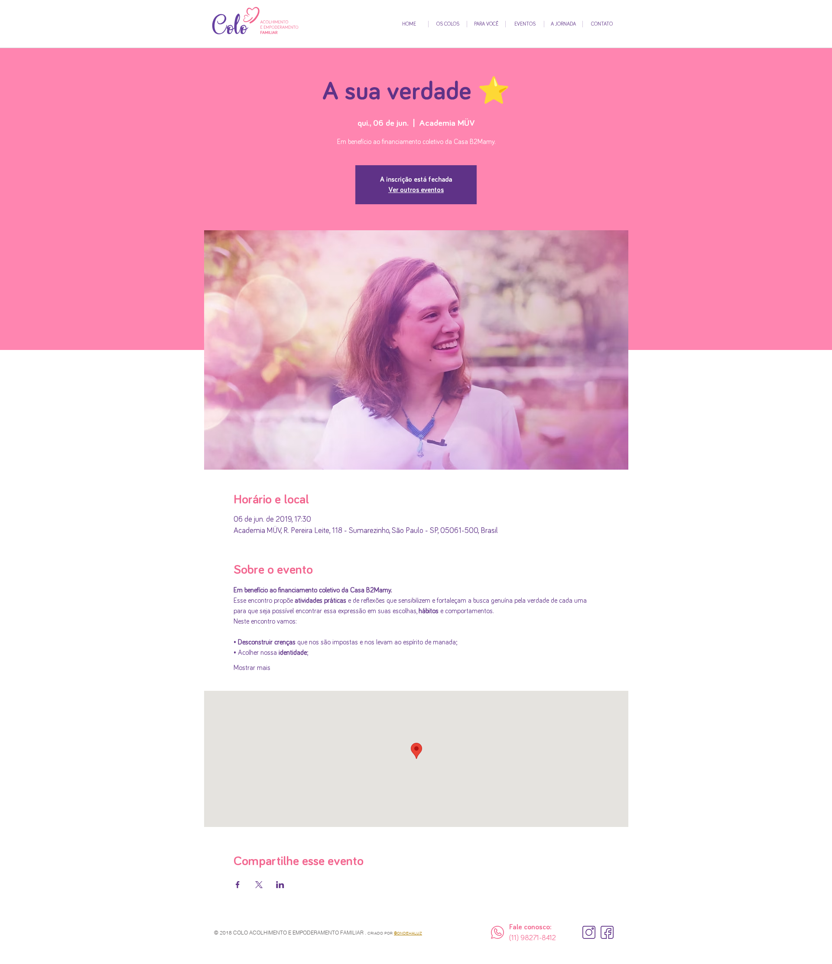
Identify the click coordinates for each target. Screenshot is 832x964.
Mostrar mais (252, 667)
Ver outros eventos (416, 189)
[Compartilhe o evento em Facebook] (238, 884)
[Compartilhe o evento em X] (259, 884)
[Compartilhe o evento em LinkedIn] (280, 884)
